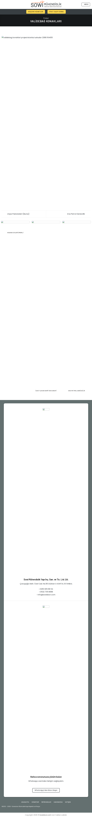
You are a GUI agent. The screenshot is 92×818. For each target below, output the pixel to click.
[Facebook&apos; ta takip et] (74, 807)
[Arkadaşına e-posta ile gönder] (11, 31)
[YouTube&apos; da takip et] (88, 807)
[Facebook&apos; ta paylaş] (6, 31)
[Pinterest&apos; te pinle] (14, 31)
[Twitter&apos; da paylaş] (8, 31)
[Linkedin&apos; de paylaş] (17, 31)
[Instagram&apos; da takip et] (78, 807)
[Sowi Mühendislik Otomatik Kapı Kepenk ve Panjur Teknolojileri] (46, 4)
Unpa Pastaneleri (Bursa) (18, 214)
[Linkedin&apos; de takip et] (85, 807)
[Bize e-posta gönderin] (81, 807)
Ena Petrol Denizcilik (76, 214)
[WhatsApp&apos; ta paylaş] (3, 31)
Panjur (46, 18)
